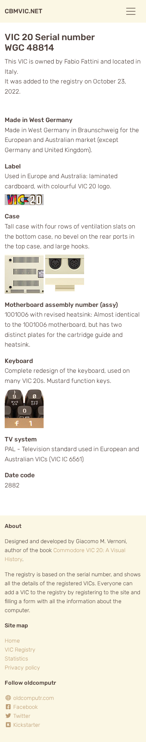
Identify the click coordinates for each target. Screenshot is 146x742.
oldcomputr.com (33, 698)
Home (12, 641)
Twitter (21, 716)
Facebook (25, 707)
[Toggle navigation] (130, 11)
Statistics (16, 658)
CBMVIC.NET (23, 11)
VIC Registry (20, 649)
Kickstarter (26, 725)
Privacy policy (22, 667)
